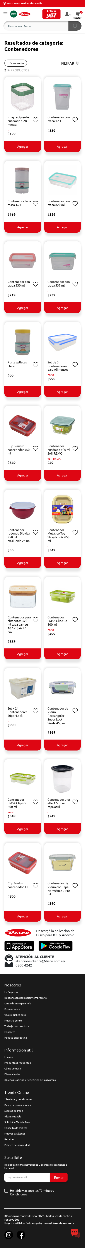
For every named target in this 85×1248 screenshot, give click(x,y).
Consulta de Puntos (15, 1127)
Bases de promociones (17, 1105)
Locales (8, 1057)
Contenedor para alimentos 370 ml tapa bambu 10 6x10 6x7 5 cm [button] (19, 624)
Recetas (9, 1139)
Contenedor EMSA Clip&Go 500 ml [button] (57, 621)
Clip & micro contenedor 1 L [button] (18, 885)
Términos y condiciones (18, 1099)
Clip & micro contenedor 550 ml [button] (19, 449)
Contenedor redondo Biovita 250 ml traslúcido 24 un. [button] (19, 535)
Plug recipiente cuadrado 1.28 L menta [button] (18, 120)
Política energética (15, 1037)
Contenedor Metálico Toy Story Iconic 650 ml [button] (59, 535)
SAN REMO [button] (54, 459)
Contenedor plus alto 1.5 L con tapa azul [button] (59, 803)
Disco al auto (12, 1074)
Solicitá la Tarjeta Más (17, 1122)
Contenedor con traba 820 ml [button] (59, 203)
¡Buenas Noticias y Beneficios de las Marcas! (30, 1079)
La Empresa (11, 992)
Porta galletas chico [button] (17, 364)
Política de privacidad (17, 1145)
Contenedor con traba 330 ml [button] (19, 283)
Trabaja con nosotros (16, 1026)
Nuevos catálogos (14, 1133)
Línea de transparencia (17, 1003)
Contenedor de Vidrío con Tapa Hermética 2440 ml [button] (59, 888)
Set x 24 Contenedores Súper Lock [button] (17, 712)
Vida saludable (12, 1116)
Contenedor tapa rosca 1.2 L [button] (19, 203)
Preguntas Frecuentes (17, 1062)
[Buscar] (75, 26)
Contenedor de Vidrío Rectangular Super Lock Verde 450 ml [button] (58, 715)
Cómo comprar (13, 1068)
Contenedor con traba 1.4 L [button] (59, 119)
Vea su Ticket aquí (15, 1014)
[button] (5, 14)
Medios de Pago (13, 1110)
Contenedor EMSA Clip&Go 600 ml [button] (17, 803)
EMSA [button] (51, 375)
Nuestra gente (13, 1020)
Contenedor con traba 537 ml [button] (59, 283)
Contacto (9, 1031)
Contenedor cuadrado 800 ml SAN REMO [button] (59, 449)
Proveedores (12, 1009)
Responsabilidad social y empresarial (25, 997)
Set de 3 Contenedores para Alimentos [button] (58, 366)
